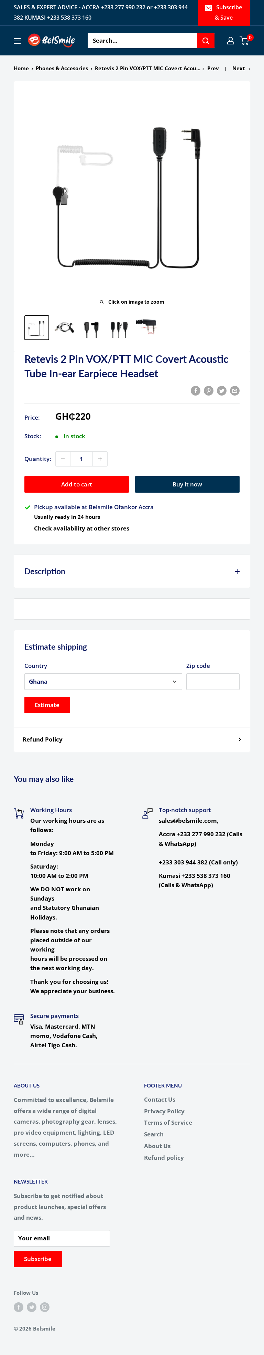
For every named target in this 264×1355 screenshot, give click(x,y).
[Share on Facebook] (195, 390)
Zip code (198, 666)
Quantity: (37, 459)
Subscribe (38, 1259)
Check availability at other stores (81, 528)
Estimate (47, 705)
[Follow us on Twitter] (31, 1307)
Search (154, 1134)
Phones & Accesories (62, 68)
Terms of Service (168, 1122)
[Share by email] (235, 390)
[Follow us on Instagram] (45, 1307)
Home (21, 68)
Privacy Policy (164, 1111)
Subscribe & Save (228, 12)
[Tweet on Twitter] (222, 390)
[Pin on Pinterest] (208, 390)
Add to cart (76, 484)
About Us (157, 1146)
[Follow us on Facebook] (18, 1307)
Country (35, 666)
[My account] (230, 40)
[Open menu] (17, 41)
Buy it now (187, 484)
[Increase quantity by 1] (100, 459)
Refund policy (164, 1158)
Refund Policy (43, 739)
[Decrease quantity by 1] (63, 459)
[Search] (205, 40)
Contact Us (159, 1099)
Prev (213, 68)
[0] (244, 40)
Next (238, 68)
